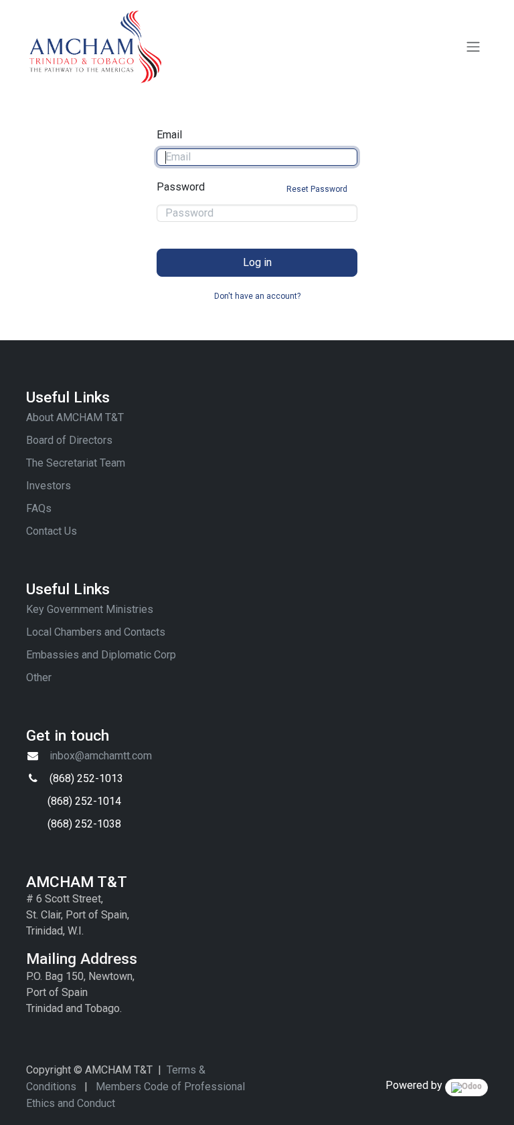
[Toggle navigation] (473, 47)
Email (169, 134)
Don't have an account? (257, 296)
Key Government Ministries (89, 609)
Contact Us (51, 531)
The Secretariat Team (75, 463)
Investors (48, 485)
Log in (257, 262)
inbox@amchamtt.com (101, 755)
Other (39, 677)
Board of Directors (69, 440)
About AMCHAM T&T (75, 417)
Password (252, 187)
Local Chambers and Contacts (95, 632)
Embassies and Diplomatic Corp (101, 654)
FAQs (39, 508)
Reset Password (316, 189)
